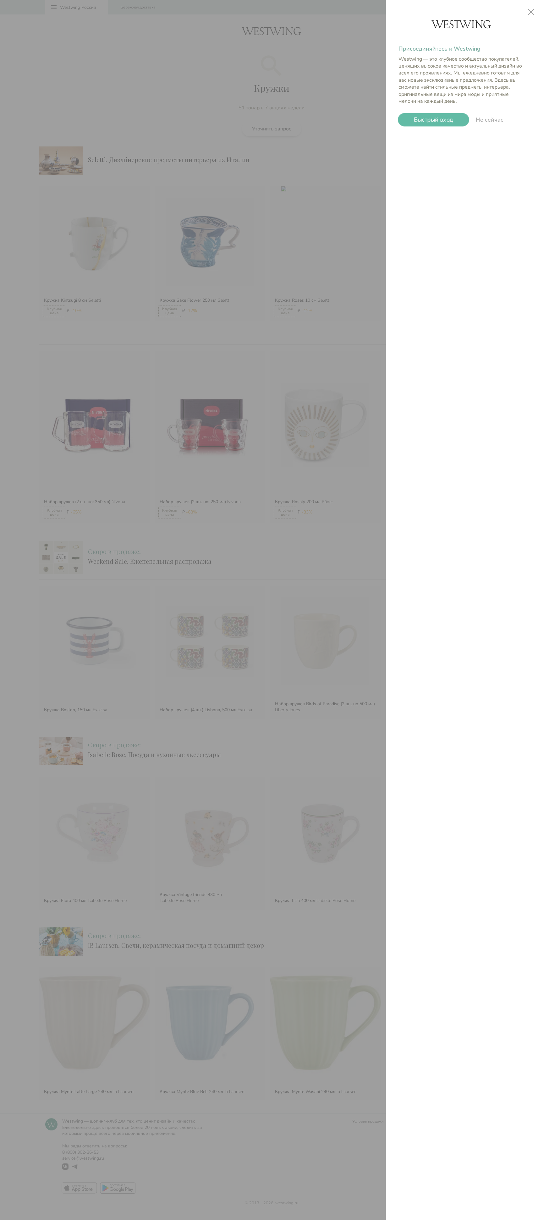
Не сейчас (489, 120)
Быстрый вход (433, 120)
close (531, 12)
